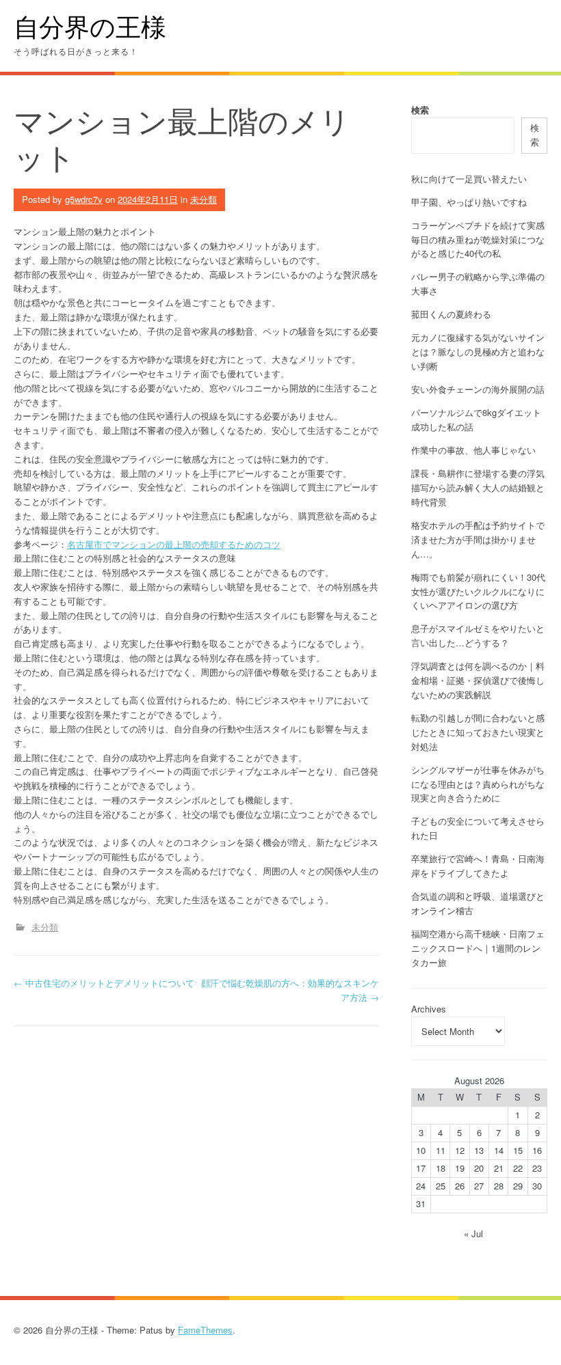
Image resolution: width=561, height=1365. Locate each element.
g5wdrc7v (84, 199)
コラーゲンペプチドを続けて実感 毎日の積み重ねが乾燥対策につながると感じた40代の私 (478, 239)
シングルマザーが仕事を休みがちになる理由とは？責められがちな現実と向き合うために (478, 784)
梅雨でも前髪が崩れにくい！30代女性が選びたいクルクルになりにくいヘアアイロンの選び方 (478, 591)
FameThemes (205, 1329)
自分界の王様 (90, 26)
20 (479, 1167)
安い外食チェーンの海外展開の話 (478, 389)
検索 (420, 109)
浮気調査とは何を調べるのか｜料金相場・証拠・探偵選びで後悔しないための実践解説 (478, 680)
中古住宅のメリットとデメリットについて (104, 982)
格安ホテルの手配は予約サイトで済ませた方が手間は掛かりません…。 (478, 539)
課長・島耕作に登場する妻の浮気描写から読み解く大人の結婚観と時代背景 (478, 487)
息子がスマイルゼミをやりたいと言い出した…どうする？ (478, 635)
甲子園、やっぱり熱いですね (469, 201)
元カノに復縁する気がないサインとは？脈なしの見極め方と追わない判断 (478, 351)
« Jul (473, 1233)
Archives (428, 1008)
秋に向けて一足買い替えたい (469, 178)
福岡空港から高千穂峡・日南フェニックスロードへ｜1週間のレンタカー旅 (478, 948)
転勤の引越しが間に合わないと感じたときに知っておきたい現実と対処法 (478, 732)
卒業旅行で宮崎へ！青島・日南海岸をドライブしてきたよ (478, 865)
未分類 (203, 199)
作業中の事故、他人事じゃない (473, 449)
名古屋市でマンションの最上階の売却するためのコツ (173, 544)
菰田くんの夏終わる (451, 313)
